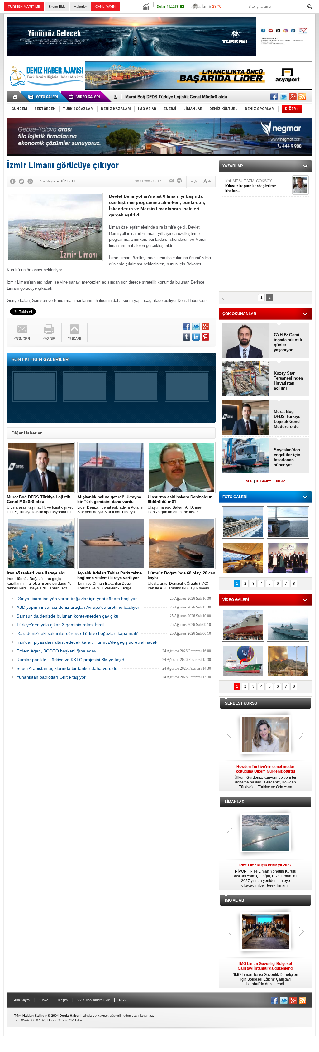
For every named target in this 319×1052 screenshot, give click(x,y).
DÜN (249, 481)
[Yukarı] (75, 332)
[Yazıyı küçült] (193, 181)
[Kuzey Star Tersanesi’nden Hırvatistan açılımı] (245, 379)
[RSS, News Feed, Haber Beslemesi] (302, 96)
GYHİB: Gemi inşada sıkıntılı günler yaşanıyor (288, 342)
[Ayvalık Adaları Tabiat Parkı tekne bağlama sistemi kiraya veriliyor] (111, 543)
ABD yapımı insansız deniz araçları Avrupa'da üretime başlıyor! (78, 607)
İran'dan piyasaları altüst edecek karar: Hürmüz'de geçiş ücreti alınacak (87, 642)
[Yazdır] (179, 181)
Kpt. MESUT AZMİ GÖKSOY (250, 186)
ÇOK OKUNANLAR (239, 314)
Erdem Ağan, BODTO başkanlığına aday (56, 650)
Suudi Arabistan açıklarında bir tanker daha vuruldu (67, 668)
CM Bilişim (76, 1020)
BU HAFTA (264, 481)
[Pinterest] (205, 337)
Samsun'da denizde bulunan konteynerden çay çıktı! (68, 615)
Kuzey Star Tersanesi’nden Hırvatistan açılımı (288, 380)
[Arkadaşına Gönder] (171, 181)
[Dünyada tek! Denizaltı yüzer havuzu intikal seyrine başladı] (288, 522)
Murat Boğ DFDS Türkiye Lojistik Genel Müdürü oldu (287, 419)
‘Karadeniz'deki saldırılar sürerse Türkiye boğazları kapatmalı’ (77, 633)
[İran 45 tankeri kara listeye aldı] (41, 543)
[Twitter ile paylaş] (283, 96)
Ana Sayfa (22, 1000)
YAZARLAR (232, 166)
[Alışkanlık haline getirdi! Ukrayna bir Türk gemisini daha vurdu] (111, 467)
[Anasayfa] (15, 96)
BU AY (280, 481)
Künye (43, 1000)
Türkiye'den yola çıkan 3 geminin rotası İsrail (60, 624)
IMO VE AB (234, 900)
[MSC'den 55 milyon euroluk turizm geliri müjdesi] (243, 558)
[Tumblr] (186, 337)
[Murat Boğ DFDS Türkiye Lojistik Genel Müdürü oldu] (41, 467)
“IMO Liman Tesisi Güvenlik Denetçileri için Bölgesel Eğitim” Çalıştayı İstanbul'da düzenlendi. (265, 974)
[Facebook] (13, 181)
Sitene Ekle (57, 6)
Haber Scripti (57, 1020)
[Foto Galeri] (44, 96)
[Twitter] (21, 181)
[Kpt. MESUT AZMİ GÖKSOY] (300, 185)
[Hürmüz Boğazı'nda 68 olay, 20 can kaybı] (182, 543)
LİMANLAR (235, 802)
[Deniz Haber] (46, 90)
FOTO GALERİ (234, 497)
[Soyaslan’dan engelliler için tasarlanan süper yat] (245, 456)
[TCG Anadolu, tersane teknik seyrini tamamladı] (288, 625)
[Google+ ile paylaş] (293, 96)
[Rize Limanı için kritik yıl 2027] (265, 833)
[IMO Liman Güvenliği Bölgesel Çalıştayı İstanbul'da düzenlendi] (265, 932)
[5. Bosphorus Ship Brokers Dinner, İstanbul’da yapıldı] (288, 558)
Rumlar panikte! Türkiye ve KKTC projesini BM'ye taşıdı (71, 659)
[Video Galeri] (84, 96)
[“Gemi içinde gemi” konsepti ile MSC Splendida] (243, 522)
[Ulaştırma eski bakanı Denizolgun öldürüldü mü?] (182, 467)
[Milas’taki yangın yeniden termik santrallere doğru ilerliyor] (288, 661)
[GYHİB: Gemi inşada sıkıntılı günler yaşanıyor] (245, 341)
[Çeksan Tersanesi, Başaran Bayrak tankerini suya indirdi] (243, 625)
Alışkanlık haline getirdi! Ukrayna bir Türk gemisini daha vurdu (186, 97)
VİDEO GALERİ (235, 600)
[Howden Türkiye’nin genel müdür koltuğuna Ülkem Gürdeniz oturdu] (265, 735)
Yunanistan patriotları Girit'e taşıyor (51, 677)
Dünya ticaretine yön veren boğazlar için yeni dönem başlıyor (77, 598)
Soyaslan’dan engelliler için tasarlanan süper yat (287, 457)
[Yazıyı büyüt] (207, 181)
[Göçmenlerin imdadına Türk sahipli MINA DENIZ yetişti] (243, 661)
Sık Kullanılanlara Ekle (93, 1000)
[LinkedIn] (196, 337)
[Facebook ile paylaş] (274, 96)
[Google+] (30, 181)
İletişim (62, 1000)
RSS (122, 1000)
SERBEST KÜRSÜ (241, 703)
